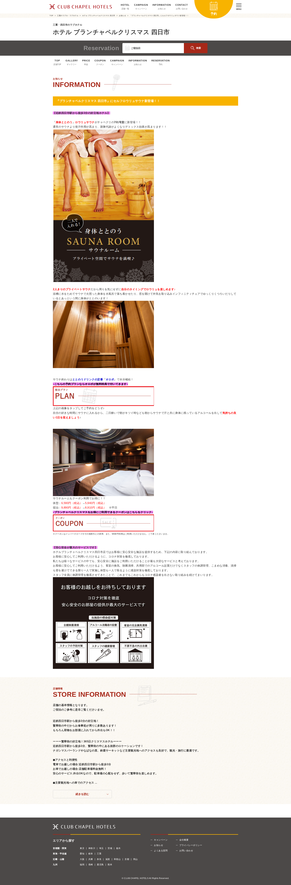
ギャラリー (71, 64)
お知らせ (162, 9)
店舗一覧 (125, 9)
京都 (127, 859)
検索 (198, 48)
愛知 (82, 853)
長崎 (90, 864)
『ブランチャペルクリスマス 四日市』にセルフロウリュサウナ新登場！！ (159, 15)
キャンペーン (141, 9)
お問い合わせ (181, 9)
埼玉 (101, 848)
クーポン (100, 64)
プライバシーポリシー (190, 845)
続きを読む (82, 794)
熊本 (110, 864)
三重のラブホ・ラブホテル (67, 15)
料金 (86, 64)
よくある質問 (161, 850)
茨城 (110, 848)
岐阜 (90, 853)
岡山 (135, 859)
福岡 (82, 864)
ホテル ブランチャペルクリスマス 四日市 (98, 15)
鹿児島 (100, 864)
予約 (161, 64)
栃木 (118, 848)
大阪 (82, 859)
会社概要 (183, 840)
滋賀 (107, 859)
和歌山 (117, 859)
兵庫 (90, 859)
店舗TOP (57, 64)
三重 (99, 853)
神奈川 (91, 848)
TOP (51, 15)
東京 (82, 848)
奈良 (99, 859)
